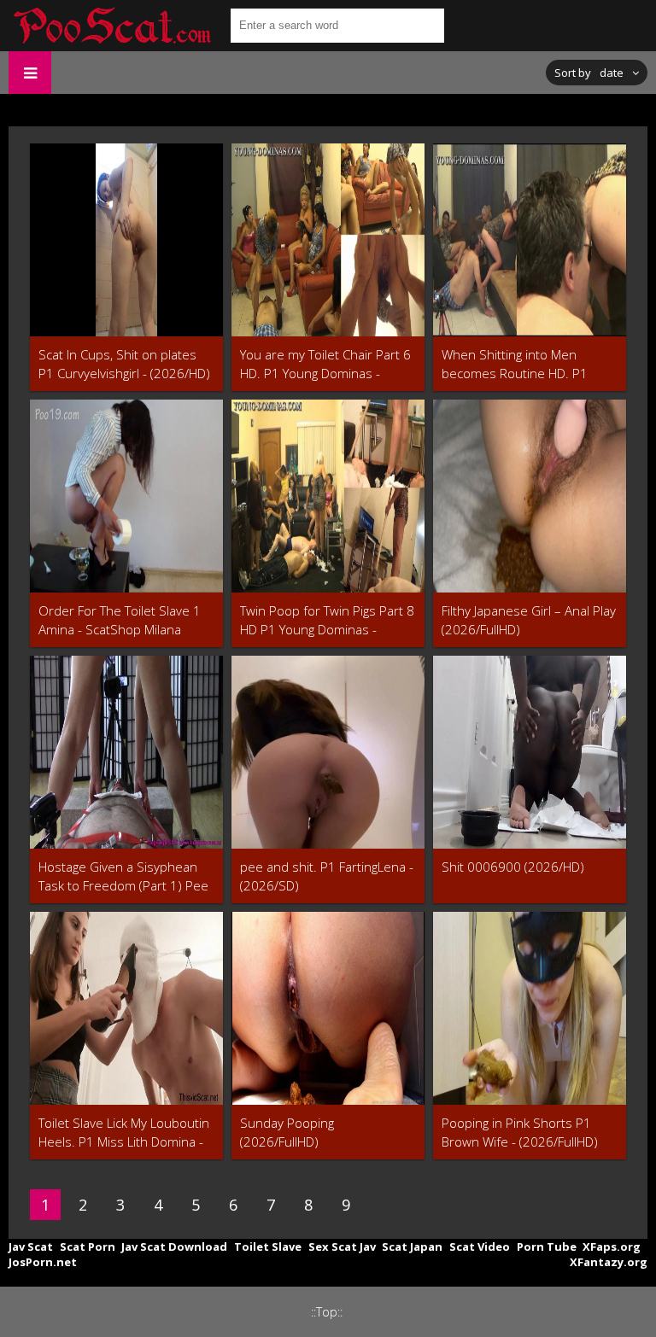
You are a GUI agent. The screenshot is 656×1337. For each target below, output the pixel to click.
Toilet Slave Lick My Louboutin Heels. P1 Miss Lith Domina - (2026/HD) (123, 1132)
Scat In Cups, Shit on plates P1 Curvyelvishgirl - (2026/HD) (124, 364)
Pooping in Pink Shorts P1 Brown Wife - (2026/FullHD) (520, 1132)
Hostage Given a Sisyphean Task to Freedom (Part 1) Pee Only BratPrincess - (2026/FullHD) (123, 876)
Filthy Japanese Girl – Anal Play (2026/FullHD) (529, 620)
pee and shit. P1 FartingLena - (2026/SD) (326, 876)
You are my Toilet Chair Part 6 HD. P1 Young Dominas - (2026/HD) (325, 364)
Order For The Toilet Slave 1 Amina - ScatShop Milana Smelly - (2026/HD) (119, 620)
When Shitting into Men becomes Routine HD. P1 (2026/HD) (515, 364)
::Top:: (327, 1312)
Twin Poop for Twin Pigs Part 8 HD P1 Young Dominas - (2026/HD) (327, 620)
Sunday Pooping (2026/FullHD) (287, 1132)
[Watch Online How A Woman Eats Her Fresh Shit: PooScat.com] (111, 25)
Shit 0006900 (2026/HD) (513, 866)
